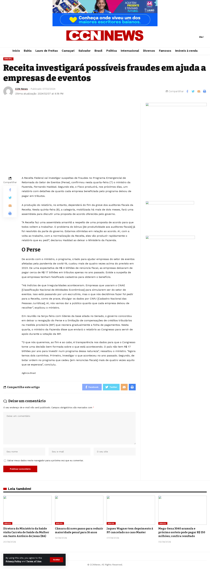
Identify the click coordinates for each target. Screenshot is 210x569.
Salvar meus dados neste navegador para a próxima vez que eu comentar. (45, 460)
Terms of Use (33, 561)
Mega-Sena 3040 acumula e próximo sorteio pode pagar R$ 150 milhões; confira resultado (181, 532)
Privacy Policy (13, 561)
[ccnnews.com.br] (105, 37)
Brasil (8, 59)
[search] (195, 37)
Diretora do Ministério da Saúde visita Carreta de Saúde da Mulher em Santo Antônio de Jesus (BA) (26, 532)
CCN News (21, 88)
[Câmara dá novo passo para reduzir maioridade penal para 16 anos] (79, 510)
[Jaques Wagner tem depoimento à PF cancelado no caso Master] (131, 510)
